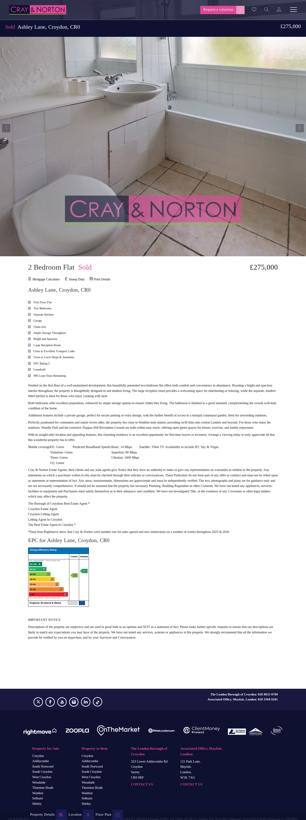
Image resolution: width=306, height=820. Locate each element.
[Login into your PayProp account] (279, 9)
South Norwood (42, 766)
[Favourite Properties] (254, 9)
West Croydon (41, 777)
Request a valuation (218, 9)
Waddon (37, 793)
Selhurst (37, 798)
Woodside (38, 782)
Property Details (42, 814)
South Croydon (42, 771)
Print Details (102, 279)
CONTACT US (142, 784)
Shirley (37, 803)
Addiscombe (40, 761)
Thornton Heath (42, 787)
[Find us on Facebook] (50, 702)
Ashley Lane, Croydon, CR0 (42, 27)
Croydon (38, 756)
